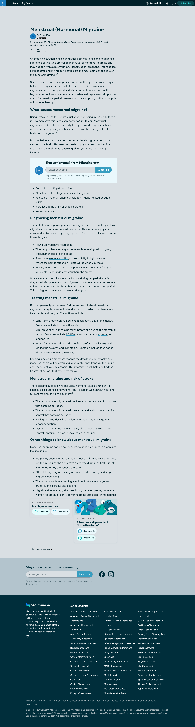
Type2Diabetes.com (148, 688)
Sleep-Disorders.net (148, 670)
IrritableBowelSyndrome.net (118, 648)
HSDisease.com (112, 629)
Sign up (179, 706)
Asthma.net (76, 629)
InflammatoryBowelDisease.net (119, 643)
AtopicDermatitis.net (80, 634)
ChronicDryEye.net (79, 666)
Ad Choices (31, 704)
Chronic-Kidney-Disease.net (84, 675)
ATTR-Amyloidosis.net (81, 638)
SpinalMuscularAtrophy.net (151, 679)
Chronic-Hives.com (80, 670)
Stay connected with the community (52, 567)
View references (41, 549)
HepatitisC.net (111, 616)
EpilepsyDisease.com (81, 693)
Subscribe (186, 3)
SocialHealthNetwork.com (151, 675)
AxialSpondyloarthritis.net (83, 643)
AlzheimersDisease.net (81, 625)
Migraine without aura (43, 94)
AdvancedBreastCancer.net (84, 611)
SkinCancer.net (145, 666)
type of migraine (45, 74)
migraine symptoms (80, 148)
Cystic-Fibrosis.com (80, 684)
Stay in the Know (124, 694)
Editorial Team (46, 35)
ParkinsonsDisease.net (149, 625)
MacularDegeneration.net (116, 661)
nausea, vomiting (59, 258)
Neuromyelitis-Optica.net (150, 611)
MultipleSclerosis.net (114, 688)
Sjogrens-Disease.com (149, 661)
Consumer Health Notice (82, 700)
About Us (30, 700)
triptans (102, 334)
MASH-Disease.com (114, 666)
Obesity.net (143, 616)
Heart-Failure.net (112, 611)
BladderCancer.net (79, 648)
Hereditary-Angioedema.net (118, 620)
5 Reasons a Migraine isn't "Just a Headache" (92, 524)
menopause (50, 129)
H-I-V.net (108, 625)
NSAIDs (70, 334)
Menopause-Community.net (118, 670)
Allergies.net (76, 620)
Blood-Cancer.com (79, 652)
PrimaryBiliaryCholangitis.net (152, 634)
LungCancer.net (112, 652)
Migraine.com (111, 684)
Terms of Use (55, 178)
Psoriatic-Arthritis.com (149, 643)
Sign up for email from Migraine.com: (73, 162)
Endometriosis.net (79, 688)
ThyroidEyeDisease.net (149, 684)
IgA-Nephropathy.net (114, 638)
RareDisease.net (146, 648)
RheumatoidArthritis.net (150, 652)
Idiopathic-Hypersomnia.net (118, 634)
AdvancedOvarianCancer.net (84, 616)
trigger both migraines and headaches (91, 58)
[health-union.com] (38, 606)
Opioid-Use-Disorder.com (151, 620)
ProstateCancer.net (147, 638)
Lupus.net (109, 657)
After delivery (43, 472)
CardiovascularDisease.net (83, 661)
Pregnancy (41, 458)
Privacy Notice (168, 714)
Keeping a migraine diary (45, 359)
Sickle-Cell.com (145, 657)
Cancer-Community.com (82, 657)
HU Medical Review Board (57, 42)
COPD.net (75, 679)
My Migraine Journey (45, 506)
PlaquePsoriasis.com (148, 629)
